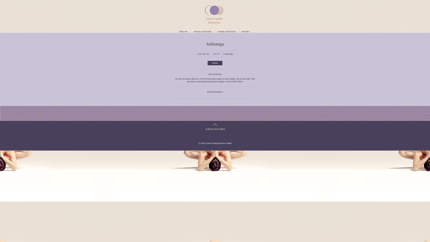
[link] (215, 63)
